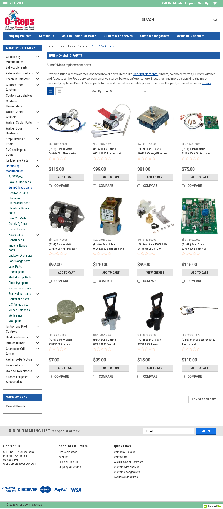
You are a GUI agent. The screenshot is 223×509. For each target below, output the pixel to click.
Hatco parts (16, 234)
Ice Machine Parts (17, 160)
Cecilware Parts (18, 193)
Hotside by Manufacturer (14, 168)
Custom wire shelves (118, 36)
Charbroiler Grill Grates (15, 351)
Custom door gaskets (154, 36)
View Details (155, 272)
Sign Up (203, 3)
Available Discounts (190, 36)
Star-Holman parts (20, 293)
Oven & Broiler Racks (19, 371)
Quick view (66, 137)
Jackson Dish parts (20, 255)
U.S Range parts (18, 304)
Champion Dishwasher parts (19, 201)
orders (206, 83)
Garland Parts (17, 229)
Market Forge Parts (20, 277)
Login (189, 3)
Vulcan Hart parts (19, 310)
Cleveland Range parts (19, 211)
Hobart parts (16, 240)
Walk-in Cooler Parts (19, 123)
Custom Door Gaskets (14, 87)
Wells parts (15, 315)
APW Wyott (16, 176)
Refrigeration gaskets (19, 73)
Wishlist (63, 456)
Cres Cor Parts (18, 218)
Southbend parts (19, 299)
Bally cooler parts (17, 67)
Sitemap (37, 504)
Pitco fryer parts (19, 283)
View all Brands (15, 406)
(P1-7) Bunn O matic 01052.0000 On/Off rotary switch (152, 153)
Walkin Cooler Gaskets (14, 114)
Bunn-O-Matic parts (20, 187)
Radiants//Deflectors (19, 359)
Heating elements (17, 337)
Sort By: (97, 91)
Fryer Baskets (14, 365)
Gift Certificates (68, 451)
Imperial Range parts (18, 248)
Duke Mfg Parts (18, 224)
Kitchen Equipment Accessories (17, 379)
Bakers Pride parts (20, 182)
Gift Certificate (172, 3)
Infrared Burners (16, 343)
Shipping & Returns (70, 467)
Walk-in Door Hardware (14, 130)
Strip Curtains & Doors (16, 141)
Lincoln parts (17, 272)
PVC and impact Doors (16, 152)
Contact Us (46, 36)
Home (50, 46)
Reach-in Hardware (18, 79)
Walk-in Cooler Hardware (79, 36)
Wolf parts (15, 321)
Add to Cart (66, 177)
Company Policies (19, 36)
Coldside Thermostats (14, 103)
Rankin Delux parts (20, 288)
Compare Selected (204, 399)
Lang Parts (15, 266)
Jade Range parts (19, 261)
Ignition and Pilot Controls (16, 329)
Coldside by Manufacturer (14, 59)
